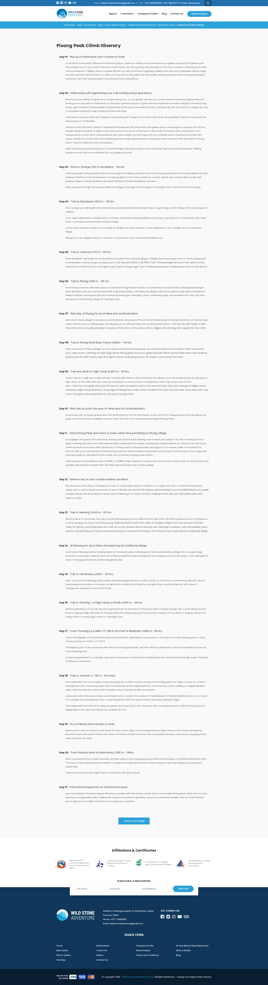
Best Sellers (62, 950)
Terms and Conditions (147, 955)
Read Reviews (143, 950)
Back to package (134, 821)
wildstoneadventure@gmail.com (118, 3)
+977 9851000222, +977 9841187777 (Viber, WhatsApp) (172, 3)
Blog (164, 13)
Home (79, 25)
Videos (99, 955)
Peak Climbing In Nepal (115, 25)
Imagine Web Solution (199, 976)
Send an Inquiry (199, 13)
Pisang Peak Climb (166, 25)
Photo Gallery (64, 955)
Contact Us (176, 13)
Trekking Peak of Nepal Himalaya (142, 25)
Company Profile (147, 13)
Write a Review (183, 950)
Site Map (61, 960)
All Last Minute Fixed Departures (192, 945)
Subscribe (183, 888)
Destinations (90, 25)
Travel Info (126, 13)
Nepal (112, 13)
